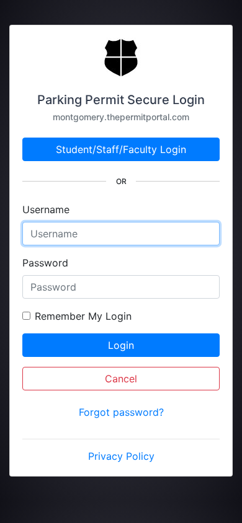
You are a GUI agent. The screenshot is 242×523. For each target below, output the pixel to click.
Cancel (121, 378)
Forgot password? (121, 412)
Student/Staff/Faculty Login (121, 149)
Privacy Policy (121, 456)
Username (45, 209)
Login (121, 345)
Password (45, 263)
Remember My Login (83, 316)
